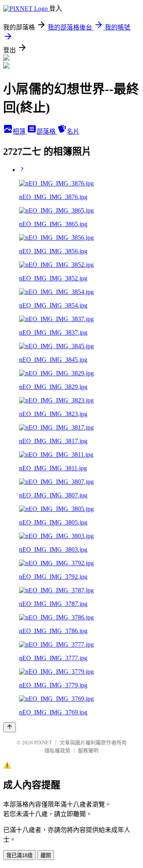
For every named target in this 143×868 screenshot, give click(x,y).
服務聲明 (88, 751)
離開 (46, 855)
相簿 (20, 131)
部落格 (47, 131)
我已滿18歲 (19, 855)
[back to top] (9, 727)
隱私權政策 (57, 751)
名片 (73, 131)
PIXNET (43, 743)
